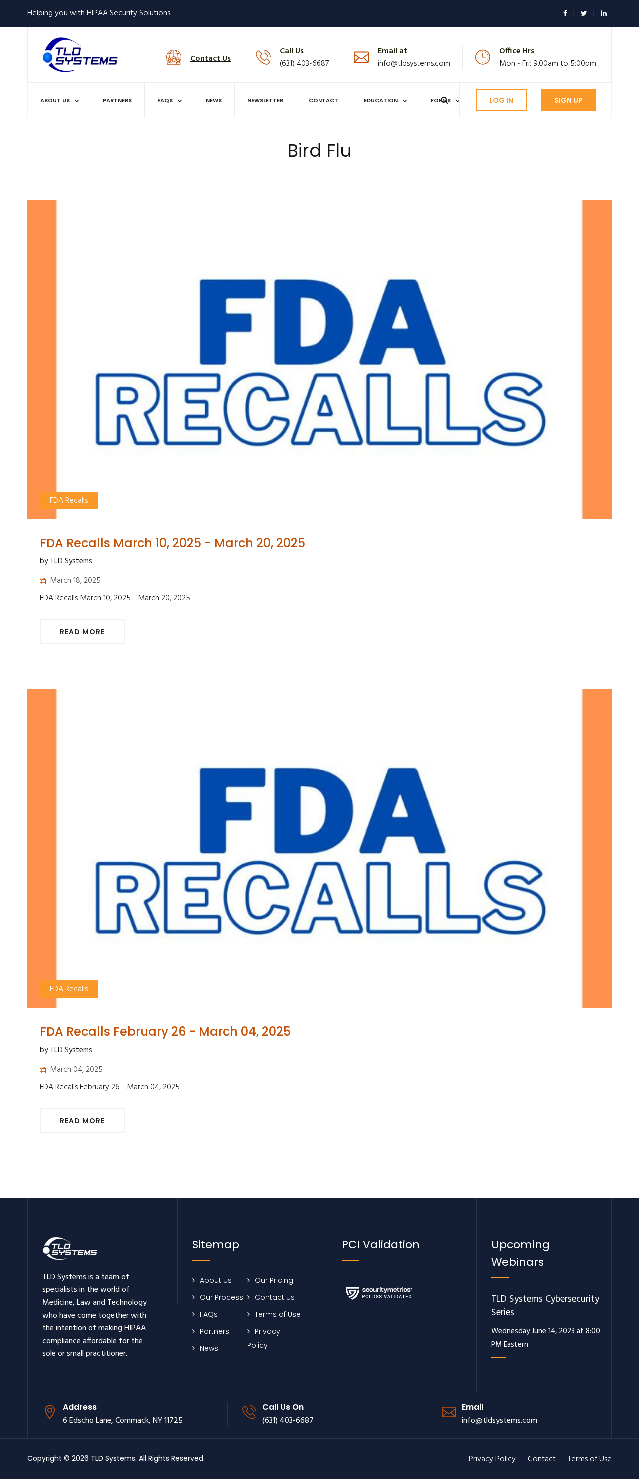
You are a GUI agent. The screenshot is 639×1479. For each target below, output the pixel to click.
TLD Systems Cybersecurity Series (545, 1306)
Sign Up (568, 100)
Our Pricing (274, 1280)
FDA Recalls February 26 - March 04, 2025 (165, 1031)
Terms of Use (278, 1314)
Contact (323, 100)
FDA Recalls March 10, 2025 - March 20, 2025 (172, 543)
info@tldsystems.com (414, 63)
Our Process (221, 1297)
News (214, 100)
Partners (117, 100)
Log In (501, 100)
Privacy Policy (492, 1459)
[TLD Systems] (80, 54)
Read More (82, 632)
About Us (55, 100)
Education (381, 100)
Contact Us (275, 1297)
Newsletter (265, 100)
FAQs (165, 100)
